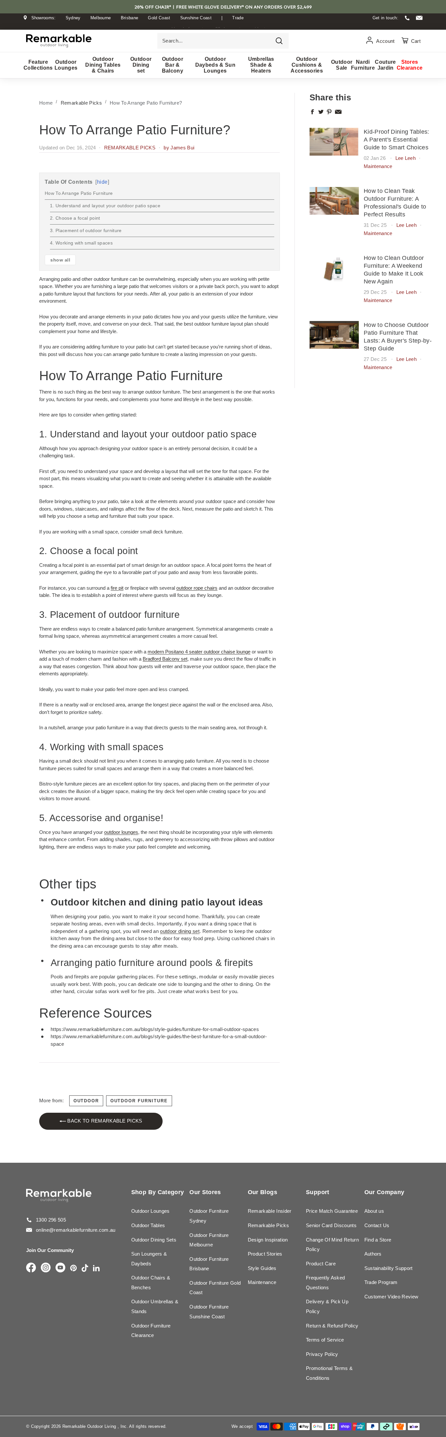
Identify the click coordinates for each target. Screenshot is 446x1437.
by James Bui (179, 147)
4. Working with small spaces (81, 242)
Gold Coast (159, 17)
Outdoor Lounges (66, 65)
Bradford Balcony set (165, 659)
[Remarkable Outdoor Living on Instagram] (46, 1268)
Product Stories (265, 1254)
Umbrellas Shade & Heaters (261, 65)
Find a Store (377, 1240)
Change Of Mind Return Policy (332, 1244)
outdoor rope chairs (196, 588)
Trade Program (381, 1282)
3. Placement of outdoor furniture (86, 230)
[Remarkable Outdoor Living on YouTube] (60, 1268)
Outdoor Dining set (140, 65)
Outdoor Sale (341, 65)
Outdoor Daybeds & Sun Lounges (215, 65)
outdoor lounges (121, 832)
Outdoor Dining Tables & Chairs (102, 65)
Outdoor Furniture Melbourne (209, 1240)
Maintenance (378, 166)
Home (46, 103)
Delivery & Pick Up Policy (327, 1306)
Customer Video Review (391, 1296)
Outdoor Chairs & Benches (150, 1282)
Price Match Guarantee (332, 1211)
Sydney (73, 17)
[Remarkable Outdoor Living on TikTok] (85, 1268)
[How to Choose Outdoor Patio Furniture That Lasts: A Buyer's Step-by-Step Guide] (334, 335)
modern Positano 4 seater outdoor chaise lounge (199, 651)
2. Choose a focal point (75, 218)
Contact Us (377, 1225)
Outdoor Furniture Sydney (209, 1216)
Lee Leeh (405, 158)
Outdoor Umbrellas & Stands (154, 1306)
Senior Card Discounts (331, 1225)
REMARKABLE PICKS (129, 147)
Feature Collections (38, 65)
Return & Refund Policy (332, 1325)
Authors (373, 1254)
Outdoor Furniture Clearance (151, 1330)
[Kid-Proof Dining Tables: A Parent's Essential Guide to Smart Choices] (334, 142)
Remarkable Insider (270, 1211)
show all (60, 259)
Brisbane (129, 17)
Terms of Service (325, 1340)
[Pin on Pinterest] (329, 112)
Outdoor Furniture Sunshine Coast (209, 1311)
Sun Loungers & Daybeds (149, 1258)
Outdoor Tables (148, 1225)
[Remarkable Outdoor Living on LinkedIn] (96, 1268)
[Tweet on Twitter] (321, 112)
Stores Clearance (409, 65)
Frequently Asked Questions (325, 1282)
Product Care (321, 1263)
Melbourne (100, 17)
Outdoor (86, 1100)
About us (374, 1211)
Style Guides (262, 1268)
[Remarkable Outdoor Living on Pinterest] (73, 1268)
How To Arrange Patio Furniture (79, 193)
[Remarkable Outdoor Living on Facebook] (31, 1268)
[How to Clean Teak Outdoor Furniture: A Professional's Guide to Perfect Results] (334, 201)
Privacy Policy (322, 1354)
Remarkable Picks (81, 103)
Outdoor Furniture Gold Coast (215, 1287)
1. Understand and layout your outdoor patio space (105, 205)
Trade (238, 17)
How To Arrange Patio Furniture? (146, 103)
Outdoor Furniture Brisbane (209, 1264)
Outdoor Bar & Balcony (172, 65)
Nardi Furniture (363, 65)
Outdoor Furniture (139, 1100)
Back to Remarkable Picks (104, 1121)
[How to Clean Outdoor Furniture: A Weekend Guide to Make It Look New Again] (334, 268)
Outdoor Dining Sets (153, 1240)
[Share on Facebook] (312, 111)
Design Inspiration (268, 1240)
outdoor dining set (179, 931)
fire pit (117, 588)
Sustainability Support (388, 1268)
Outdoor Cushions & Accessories (307, 65)
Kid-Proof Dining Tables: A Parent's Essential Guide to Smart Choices (396, 139)
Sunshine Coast (196, 17)
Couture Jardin (385, 65)
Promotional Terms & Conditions (329, 1373)
